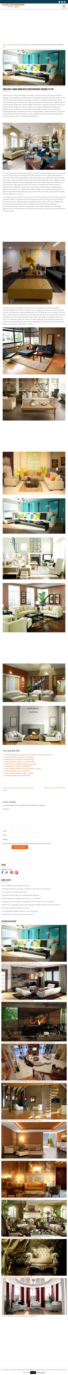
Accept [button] (33, 1372)
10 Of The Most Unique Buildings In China (15, 886)
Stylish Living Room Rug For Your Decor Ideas (19, 762)
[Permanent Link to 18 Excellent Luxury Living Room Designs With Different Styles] (34, 1101)
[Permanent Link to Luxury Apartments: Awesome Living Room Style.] (34, 1257)
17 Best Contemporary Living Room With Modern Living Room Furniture (28, 755)
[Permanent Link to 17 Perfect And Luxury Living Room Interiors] (34, 1140)
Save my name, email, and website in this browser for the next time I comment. (27, 843)
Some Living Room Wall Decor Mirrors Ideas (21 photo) (22, 769)
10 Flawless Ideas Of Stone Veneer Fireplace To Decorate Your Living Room (26, 889)
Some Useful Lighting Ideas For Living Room (19, 757)
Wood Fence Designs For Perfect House (54, 788)
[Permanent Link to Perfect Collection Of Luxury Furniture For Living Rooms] (34, 1296)
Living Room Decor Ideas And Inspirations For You (17, 1001)
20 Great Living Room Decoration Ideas (17, 775)
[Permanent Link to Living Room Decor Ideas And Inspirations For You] (34, 982)
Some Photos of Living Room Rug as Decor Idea (20, 764)
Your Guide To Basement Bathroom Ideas (15, 908)
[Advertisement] (34, 25)
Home (4, 44)
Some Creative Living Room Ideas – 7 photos (19, 773)
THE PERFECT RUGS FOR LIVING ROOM (17, 766)
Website (5, 839)
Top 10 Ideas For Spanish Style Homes (14, 892)
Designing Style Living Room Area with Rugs (19, 759)
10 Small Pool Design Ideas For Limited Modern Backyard (20, 895)
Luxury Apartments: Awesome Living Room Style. (17, 1277)
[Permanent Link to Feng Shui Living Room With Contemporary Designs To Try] (34, 943)
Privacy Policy (40, 1372)
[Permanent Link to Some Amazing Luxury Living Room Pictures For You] (34, 1179)
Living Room (26, 44)
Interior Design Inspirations (13, 5)
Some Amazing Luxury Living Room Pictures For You (18, 1199)
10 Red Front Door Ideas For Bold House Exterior (17, 914)
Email (5, 835)
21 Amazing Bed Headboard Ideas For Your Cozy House (19, 911)
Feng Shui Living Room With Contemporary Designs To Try (20, 963)
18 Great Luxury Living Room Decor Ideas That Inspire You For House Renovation (27, 1082)
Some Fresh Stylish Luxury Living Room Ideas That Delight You (21, 1238)
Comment (6, 809)
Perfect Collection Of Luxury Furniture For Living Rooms (19, 1316)
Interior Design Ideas (14, 44)
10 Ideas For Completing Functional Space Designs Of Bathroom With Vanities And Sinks (30, 905)
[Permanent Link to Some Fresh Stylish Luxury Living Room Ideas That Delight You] (34, 1218)
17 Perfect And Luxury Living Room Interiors (15, 1160)
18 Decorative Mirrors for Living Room (17, 771)
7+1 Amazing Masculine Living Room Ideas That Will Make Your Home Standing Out (28, 1042)
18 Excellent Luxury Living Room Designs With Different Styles (21, 1121)
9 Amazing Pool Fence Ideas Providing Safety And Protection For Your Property (27, 902)
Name (5, 831)
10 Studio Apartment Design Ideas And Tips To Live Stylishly (21, 898)
